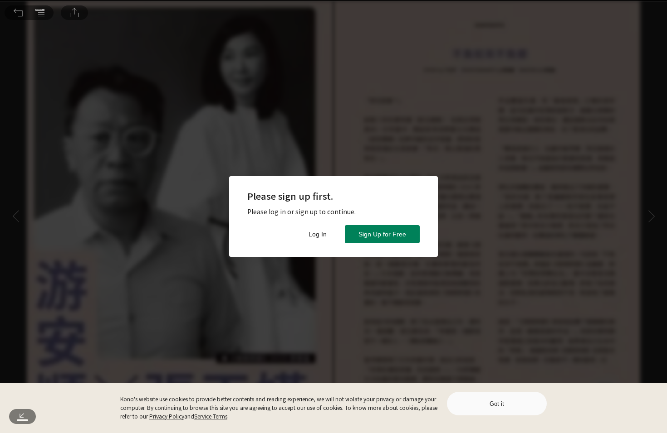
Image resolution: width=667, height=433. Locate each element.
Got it (497, 403)
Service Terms (210, 416)
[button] (18, 12)
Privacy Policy (166, 416)
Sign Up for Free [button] (382, 234)
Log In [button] (318, 234)
